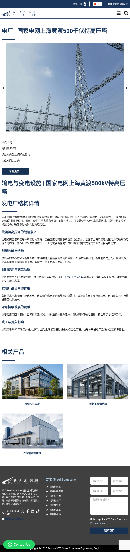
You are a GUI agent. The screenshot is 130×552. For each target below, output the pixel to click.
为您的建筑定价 (120, 4)
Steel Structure (74, 277)
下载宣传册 (76, 4)
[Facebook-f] (27, 511)
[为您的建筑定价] (110, 4)
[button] (4, 88)
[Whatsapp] (22, 511)
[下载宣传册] (84, 4)
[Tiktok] (38, 511)
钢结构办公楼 (32, 403)
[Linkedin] (33, 511)
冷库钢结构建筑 (32, 453)
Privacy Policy (97, 523)
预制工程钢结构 (98, 403)
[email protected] (14, 519)
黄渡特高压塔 (11, 232)
